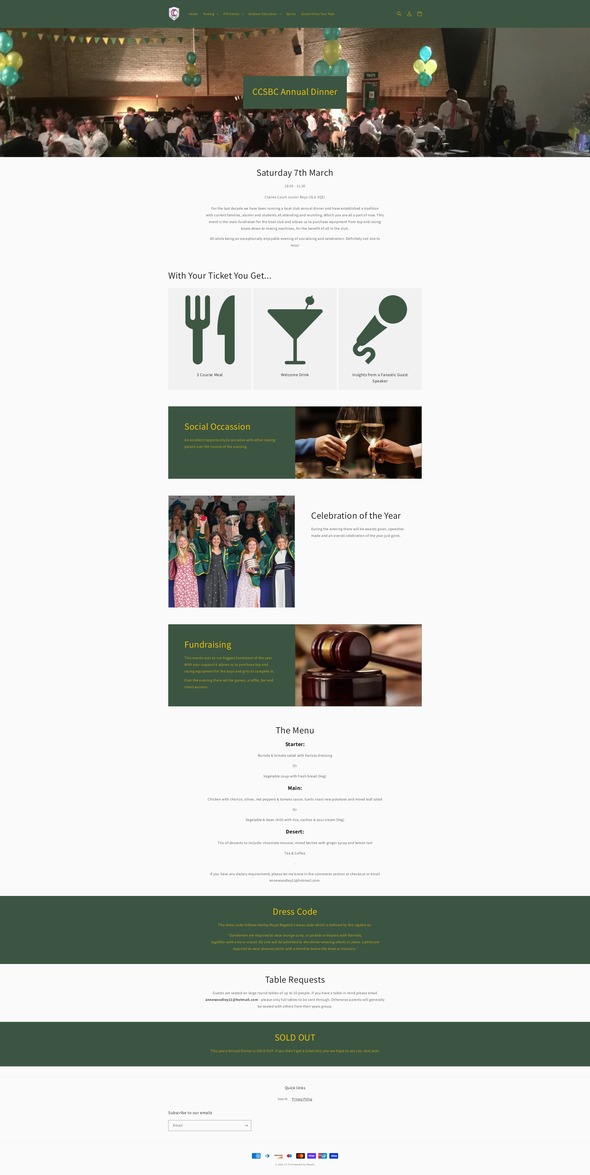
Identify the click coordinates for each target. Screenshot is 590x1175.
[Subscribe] (246, 1125)
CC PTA (288, 1164)
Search (283, 1099)
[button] (211, 14)
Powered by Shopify (304, 1164)
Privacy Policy (302, 1099)
